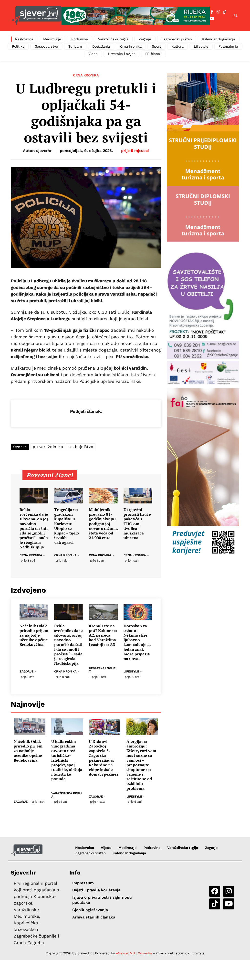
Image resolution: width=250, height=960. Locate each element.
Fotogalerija (228, 46)
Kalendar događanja (218, 39)
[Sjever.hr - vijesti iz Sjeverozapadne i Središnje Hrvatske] (36, 15)
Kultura (177, 46)
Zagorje (145, 39)
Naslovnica (24, 39)
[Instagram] (218, 12)
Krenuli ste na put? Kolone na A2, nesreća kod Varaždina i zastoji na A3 (103, 635)
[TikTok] (224, 12)
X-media (145, 953)
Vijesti (106, 848)
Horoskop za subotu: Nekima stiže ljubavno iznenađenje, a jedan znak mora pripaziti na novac (137, 642)
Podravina (79, 39)
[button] (235, 15)
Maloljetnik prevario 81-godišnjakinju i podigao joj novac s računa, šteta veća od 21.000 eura (103, 523)
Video (93, 54)
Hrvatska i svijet (121, 54)
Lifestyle (201, 46)
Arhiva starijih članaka (93, 917)
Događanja (101, 46)
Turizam (75, 46)
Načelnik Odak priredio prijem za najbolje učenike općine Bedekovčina (34, 635)
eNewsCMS (125, 953)
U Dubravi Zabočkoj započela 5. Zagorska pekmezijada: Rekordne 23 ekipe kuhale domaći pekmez (103, 758)
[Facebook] (212, 12)
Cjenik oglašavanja (90, 909)
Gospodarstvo (46, 46)
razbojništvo (80, 446)
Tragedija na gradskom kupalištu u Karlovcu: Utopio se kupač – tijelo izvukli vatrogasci (66, 526)
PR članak (153, 54)
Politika (18, 46)
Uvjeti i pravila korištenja (96, 890)
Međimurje (52, 39)
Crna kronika (131, 46)
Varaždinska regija (113, 39)
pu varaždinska (48, 446)
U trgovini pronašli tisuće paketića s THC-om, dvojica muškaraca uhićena (137, 523)
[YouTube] (212, 19)
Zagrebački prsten (176, 39)
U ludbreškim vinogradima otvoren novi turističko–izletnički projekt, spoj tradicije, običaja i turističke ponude (66, 760)
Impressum (83, 883)
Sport (156, 46)
